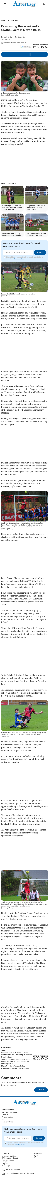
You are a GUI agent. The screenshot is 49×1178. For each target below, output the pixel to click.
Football (14, 20)
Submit (40, 252)
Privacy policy (7, 1117)
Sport (3, 20)
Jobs (3, 1119)
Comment (41, 1090)
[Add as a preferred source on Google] (26, 46)
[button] (5, 4)
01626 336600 (14, 1170)
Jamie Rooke (8, 37)
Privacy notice (19, 259)
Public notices (7, 1122)
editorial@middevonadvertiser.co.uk (20, 1173)
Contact (5, 1115)
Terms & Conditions (9, 1112)
